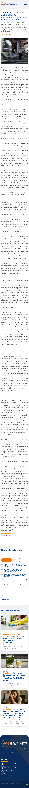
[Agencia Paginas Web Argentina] (27, 784)
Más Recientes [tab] (7, 560)
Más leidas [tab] (16, 560)
